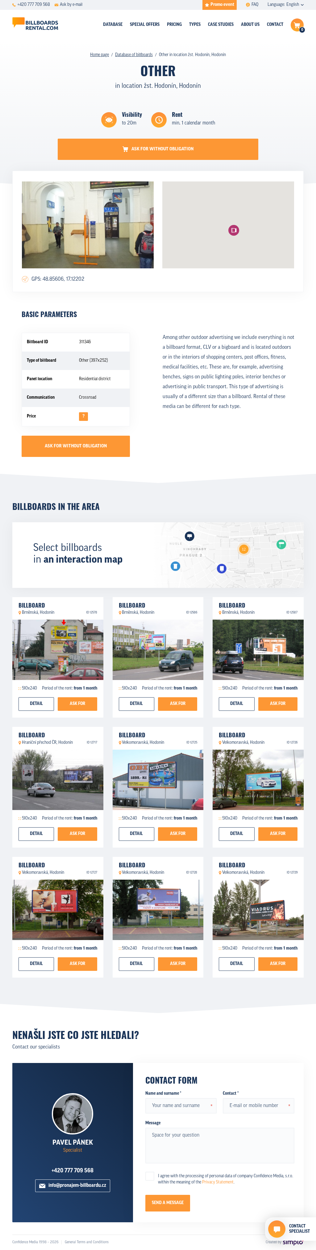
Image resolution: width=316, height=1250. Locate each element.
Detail (36, 704)
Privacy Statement (218, 1182)
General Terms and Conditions (87, 1242)
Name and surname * (163, 1093)
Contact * (231, 1093)
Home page (99, 55)
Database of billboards (134, 55)
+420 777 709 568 (73, 1171)
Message (152, 1123)
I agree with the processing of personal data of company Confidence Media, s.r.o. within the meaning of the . (225, 1179)
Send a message (168, 1203)
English (292, 4)
